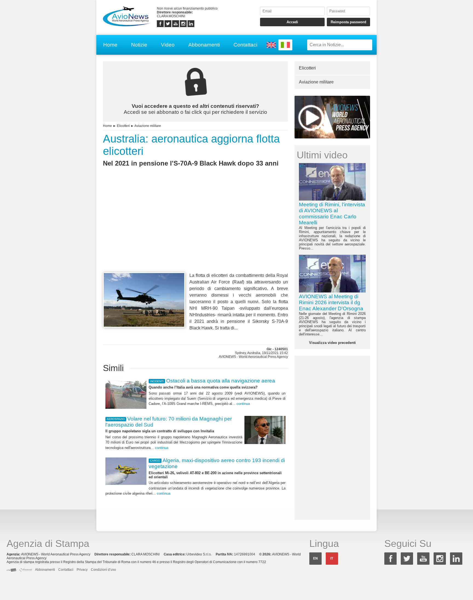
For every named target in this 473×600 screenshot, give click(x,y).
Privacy (82, 570)
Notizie (139, 45)
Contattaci (245, 45)
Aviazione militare (147, 126)
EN (315, 558)
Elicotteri (123, 126)
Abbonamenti (204, 45)
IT (331, 558)
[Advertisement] (195, 229)
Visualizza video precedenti (332, 343)
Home (110, 45)
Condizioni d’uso (103, 570)
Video (168, 45)
